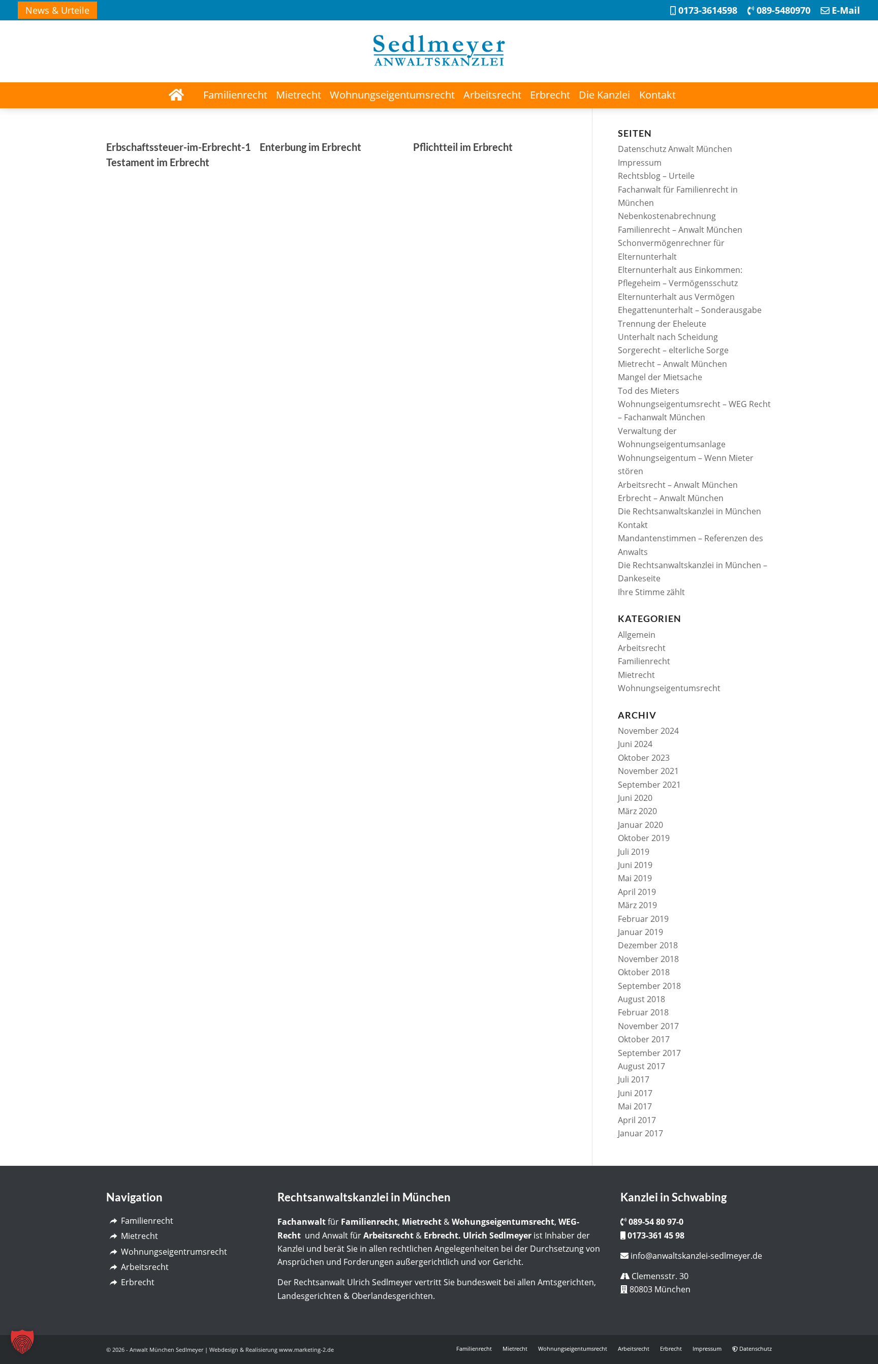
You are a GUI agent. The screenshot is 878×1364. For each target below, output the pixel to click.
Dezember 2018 (648, 945)
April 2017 (637, 1120)
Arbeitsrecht (642, 648)
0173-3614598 (706, 10)
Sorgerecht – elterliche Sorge (673, 350)
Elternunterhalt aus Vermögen (676, 296)
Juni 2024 (635, 744)
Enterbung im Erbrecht (310, 147)
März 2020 (637, 811)
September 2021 (649, 784)
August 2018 (641, 999)
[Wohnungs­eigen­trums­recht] (113, 1252)
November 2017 (648, 1026)
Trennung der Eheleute (662, 323)
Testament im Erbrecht (157, 162)
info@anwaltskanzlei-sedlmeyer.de (696, 1255)
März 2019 (637, 905)
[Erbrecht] (113, 1282)
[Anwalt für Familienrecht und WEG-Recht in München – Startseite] (176, 95)
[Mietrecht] (113, 1236)
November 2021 (648, 771)
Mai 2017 (635, 1106)
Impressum (640, 162)
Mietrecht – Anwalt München (672, 363)
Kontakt (633, 525)
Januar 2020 (640, 824)
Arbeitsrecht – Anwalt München (678, 484)
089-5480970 (782, 10)
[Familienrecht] (113, 1221)
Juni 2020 (635, 797)
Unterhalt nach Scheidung (668, 337)
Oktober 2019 (644, 838)
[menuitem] (57, 10)
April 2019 (637, 891)
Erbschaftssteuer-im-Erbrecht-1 (178, 147)
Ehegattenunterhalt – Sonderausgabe (690, 310)
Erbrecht (137, 1282)
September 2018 (649, 985)
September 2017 (649, 1053)
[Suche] (702, 95)
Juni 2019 (635, 865)
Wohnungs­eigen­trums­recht (174, 1251)
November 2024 (648, 730)
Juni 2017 (635, 1093)
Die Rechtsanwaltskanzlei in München (689, 511)
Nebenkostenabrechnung (667, 216)
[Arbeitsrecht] (113, 1267)
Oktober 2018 (644, 972)
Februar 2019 (643, 918)
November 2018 (648, 959)
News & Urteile (57, 10)
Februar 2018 (643, 1012)
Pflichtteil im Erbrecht (463, 147)
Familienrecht (644, 661)
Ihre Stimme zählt (651, 592)
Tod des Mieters (648, 390)
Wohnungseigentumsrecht (669, 688)
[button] (22, 1341)
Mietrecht (636, 674)
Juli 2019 (633, 851)
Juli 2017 (633, 1079)
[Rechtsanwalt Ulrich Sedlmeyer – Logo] (439, 51)
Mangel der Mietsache (660, 377)
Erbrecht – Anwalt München (671, 498)
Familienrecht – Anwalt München (680, 229)
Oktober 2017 (644, 1039)
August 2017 (641, 1066)
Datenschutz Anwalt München (675, 148)
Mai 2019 (635, 878)
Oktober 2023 (644, 757)
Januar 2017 (640, 1133)
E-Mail (844, 10)
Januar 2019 (640, 932)
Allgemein (636, 634)
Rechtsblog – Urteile (656, 175)
